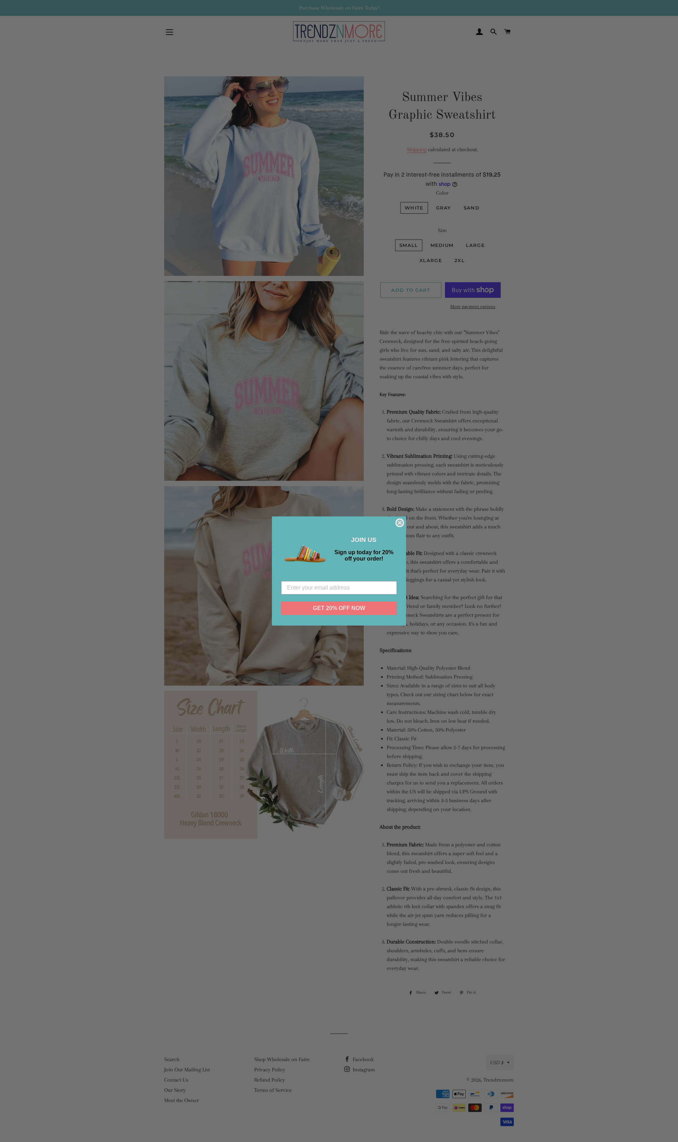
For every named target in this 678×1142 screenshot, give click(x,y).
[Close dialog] (399, 522)
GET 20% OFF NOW (339, 608)
